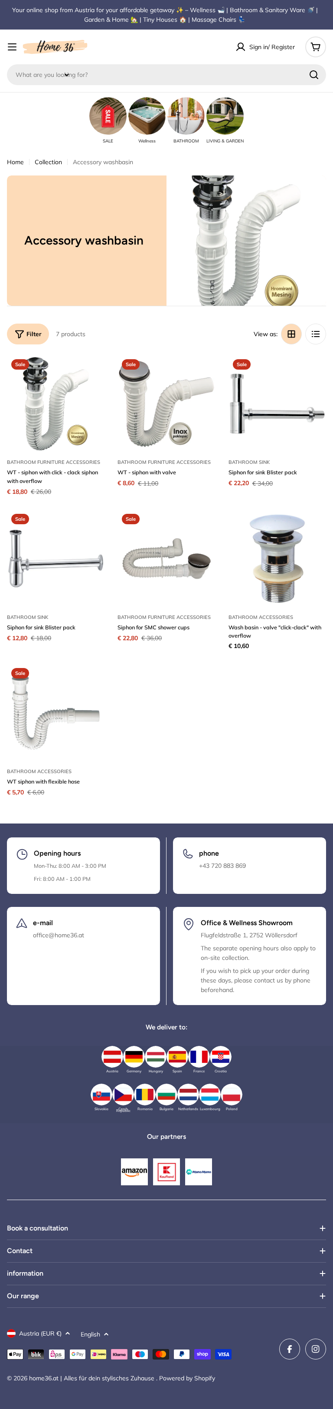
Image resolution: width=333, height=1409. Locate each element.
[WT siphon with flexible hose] (55, 712)
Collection (48, 162)
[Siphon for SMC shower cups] (166, 558)
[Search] (314, 74)
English (90, 1334)
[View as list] (315, 334)
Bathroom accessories (261, 617)
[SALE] (107, 116)
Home (15, 162)
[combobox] (166, 74)
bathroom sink (249, 462)
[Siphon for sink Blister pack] (277, 404)
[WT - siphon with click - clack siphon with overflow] (55, 404)
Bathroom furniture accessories (53, 462)
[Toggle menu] (12, 47)
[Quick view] (92, 374)
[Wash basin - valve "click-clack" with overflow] (277, 558)
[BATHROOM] (186, 116)
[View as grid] (291, 334)
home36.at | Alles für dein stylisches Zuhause (92, 1378)
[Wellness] (146, 116)
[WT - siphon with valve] (166, 404)
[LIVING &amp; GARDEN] (225, 116)
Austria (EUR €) (40, 1333)
